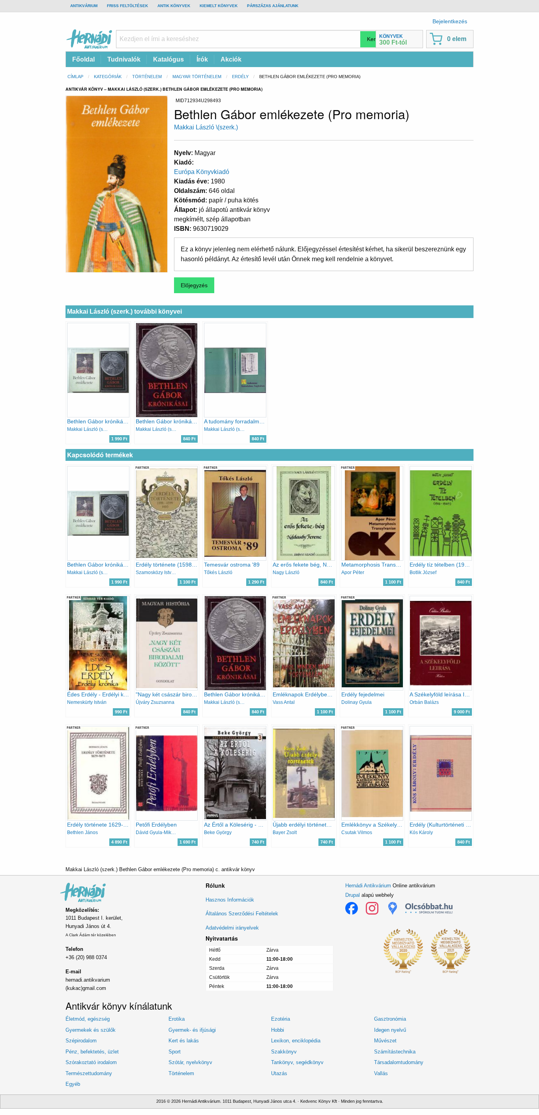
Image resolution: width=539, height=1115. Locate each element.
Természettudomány (89, 1073)
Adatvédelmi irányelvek (232, 928)
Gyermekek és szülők (91, 1030)
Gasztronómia (390, 1019)
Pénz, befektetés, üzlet (92, 1052)
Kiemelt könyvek (219, 6)
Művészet (385, 1041)
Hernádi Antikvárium (368, 886)
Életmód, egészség (88, 1019)
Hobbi (277, 1030)
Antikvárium (83, 6)
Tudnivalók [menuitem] (123, 59)
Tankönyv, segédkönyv (297, 1062)
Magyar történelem (196, 76)
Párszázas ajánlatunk (272, 6)
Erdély (240, 76)
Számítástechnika (394, 1052)
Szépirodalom (81, 1041)
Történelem (147, 76)
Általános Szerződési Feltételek (242, 914)
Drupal (352, 895)
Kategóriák (108, 76)
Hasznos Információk (230, 900)
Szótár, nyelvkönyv (190, 1062)
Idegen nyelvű (390, 1030)
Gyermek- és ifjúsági (192, 1030)
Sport (174, 1052)
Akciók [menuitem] (231, 59)
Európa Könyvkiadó (201, 171)
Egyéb (73, 1084)
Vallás (381, 1073)
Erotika (176, 1019)
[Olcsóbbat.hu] (429, 908)
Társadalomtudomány (398, 1062)
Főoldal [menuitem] (83, 59)
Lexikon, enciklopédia (295, 1041)
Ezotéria (280, 1019)
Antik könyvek (173, 6)
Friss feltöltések (127, 6)
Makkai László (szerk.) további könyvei (124, 311)
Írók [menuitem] (202, 59)
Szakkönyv (284, 1052)
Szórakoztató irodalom (91, 1062)
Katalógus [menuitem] (168, 59)
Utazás (279, 1073)
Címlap (75, 76)
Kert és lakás (183, 1041)
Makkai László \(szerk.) (206, 127)
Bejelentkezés (449, 21)
